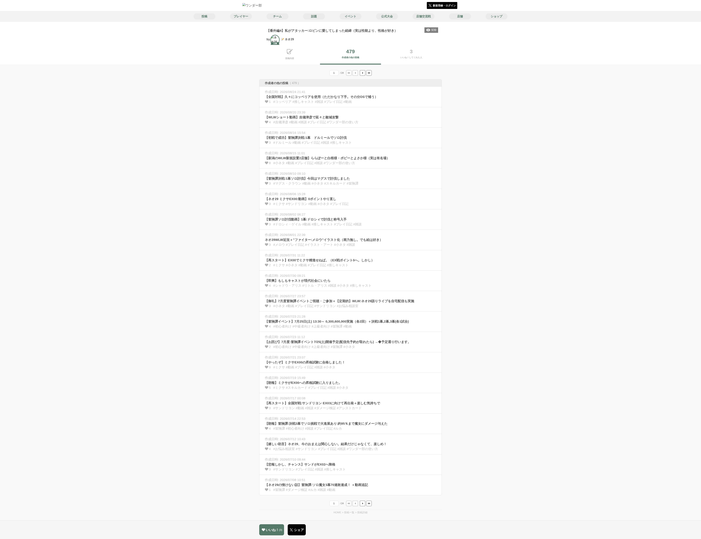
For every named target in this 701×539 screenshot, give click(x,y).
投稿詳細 (362, 512)
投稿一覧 (349, 512)
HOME (337, 512)
